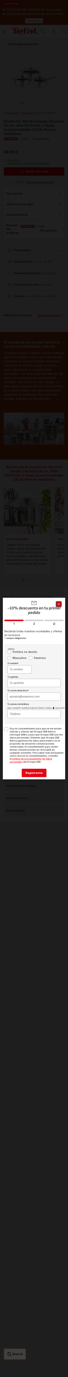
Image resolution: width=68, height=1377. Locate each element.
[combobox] (19, 669)
